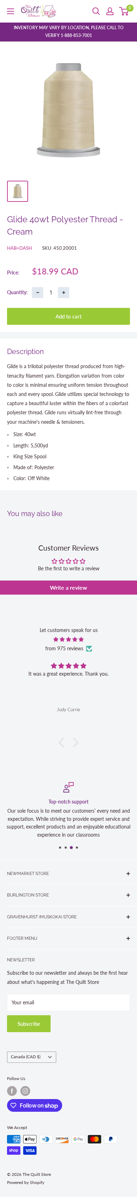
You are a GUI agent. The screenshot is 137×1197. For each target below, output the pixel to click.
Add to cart (68, 316)
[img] (68, 639)
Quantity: (17, 292)
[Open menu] (10, 11)
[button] (63, 743)
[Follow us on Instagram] (25, 1091)
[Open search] (96, 11)
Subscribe (29, 1024)
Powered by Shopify (25, 1182)
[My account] (109, 11)
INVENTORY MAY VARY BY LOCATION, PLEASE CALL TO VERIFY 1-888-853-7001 (69, 31)
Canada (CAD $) (25, 1056)
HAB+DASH (19, 248)
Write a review (68, 587)
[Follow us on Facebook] (12, 1091)
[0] (124, 11)
